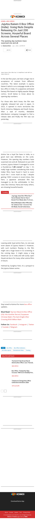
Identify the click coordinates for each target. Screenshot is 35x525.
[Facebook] (2, 344)
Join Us (8, 50)
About (6, 512)
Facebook (13, 324)
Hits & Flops (15, 386)
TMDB (25, 516)
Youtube (5, 327)
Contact (11, 512)
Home (3, 21)
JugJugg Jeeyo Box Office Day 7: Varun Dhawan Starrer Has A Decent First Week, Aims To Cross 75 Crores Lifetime (22, 198)
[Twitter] (5, 344)
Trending (28, 350)
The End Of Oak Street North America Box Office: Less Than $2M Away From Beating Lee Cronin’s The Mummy (23, 362)
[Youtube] (23, 498)
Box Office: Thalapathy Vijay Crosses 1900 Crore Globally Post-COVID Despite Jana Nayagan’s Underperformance (23, 371)
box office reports (6, 350)
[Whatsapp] (9, 344)
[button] (28, 50)
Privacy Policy (26, 512)
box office (28, 304)
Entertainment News (18, 350)
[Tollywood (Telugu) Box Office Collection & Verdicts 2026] (6, 383)
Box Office (10, 21)
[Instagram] (15, 498)
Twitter (31, 324)
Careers (16, 512)
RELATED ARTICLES (8, 356)
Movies (9, 516)
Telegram (13, 327)
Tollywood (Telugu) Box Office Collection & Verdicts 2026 (21, 381)
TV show (14, 516)
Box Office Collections (19, 348)
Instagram (23, 324)
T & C (20, 512)
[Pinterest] (17, 498)
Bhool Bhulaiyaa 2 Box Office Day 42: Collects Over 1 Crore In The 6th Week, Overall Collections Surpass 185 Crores (21, 205)
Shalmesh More (7, 46)
